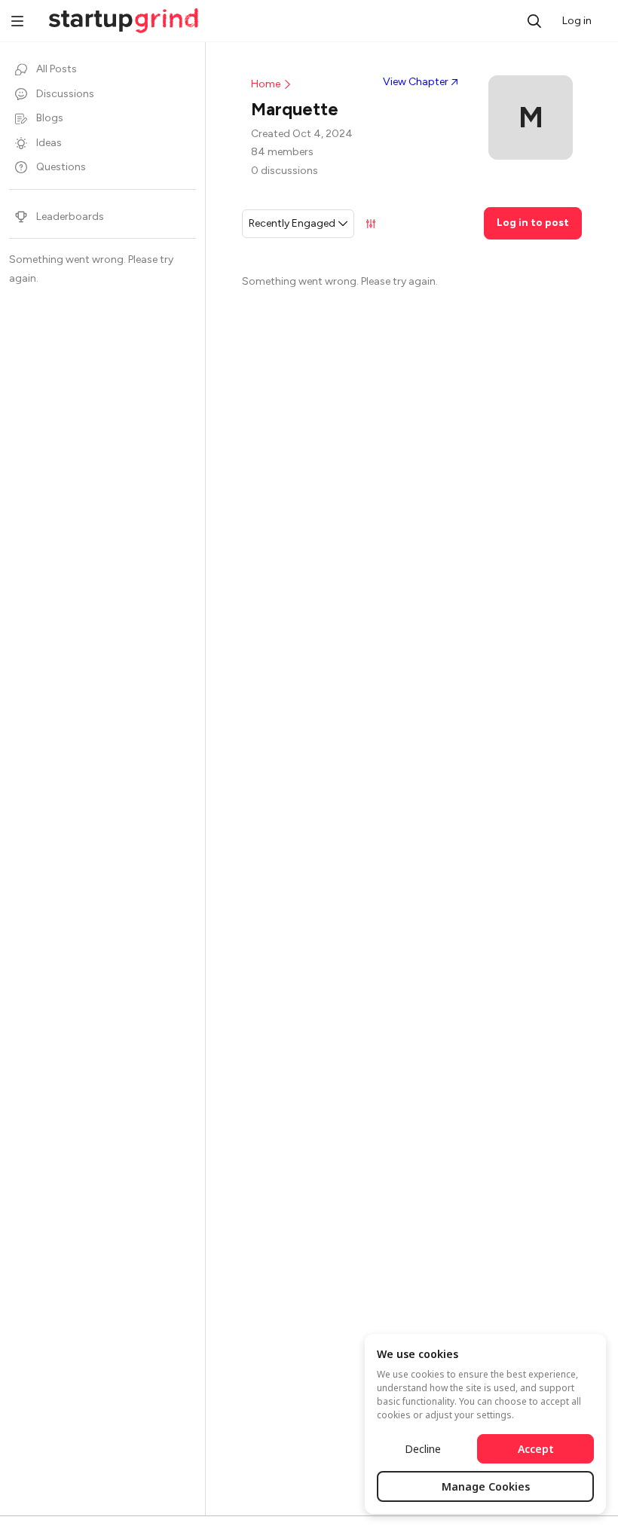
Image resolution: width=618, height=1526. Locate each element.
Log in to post (533, 222)
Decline (423, 1449)
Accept (536, 1449)
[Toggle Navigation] (17, 22)
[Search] (534, 21)
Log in (577, 20)
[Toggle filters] (370, 223)
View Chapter (415, 81)
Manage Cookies (486, 1486)
